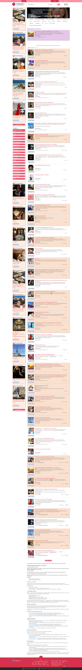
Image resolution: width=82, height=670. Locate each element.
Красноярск (43, 663)
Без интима (50, 4)
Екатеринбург (46, 662)
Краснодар (39, 663)
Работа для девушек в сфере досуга (34, 624)
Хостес (14, 178)
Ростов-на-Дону (37, 23)
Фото (66, 661)
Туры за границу (16, 176)
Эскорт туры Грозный (32, 588)
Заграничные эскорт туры (33, 638)
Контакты (56, 661)
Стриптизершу (31, 648)
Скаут (14, 165)
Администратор (16, 144)
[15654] (48, 12)
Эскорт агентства (16, 141)
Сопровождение (16, 168)
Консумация (15, 157)
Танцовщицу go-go (32, 646)
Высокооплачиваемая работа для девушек (35, 25)
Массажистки (53, 663)
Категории (63, 661)
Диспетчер (15, 155)
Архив (60, 661)
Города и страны (64, 660)
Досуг (14, 136)
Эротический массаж (17, 139)
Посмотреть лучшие (48, 560)
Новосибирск (31, 23)
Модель (14, 160)
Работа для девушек (55, 662)
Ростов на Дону (39, 664)
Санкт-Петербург (37, 662)
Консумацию (31, 649)
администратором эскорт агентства (43, 620)
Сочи (42, 23)
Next (70, 37)
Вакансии (56, 660)
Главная (29, 47)
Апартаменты (15, 147)
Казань (33, 663)
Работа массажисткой (32, 615)
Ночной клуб (15, 163)
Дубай (46, 23)
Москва (33, 662)
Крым (36, 663)
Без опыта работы (16, 152)
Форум (60, 660)
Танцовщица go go (16, 173)
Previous (26, 37)
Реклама (53, 661)
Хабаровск (43, 664)
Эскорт (14, 133)
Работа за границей (52, 23)
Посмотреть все (19, 124)
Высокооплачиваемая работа (17, 131)
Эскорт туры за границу (55, 665)
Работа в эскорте (31, 581)
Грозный (32, 47)
